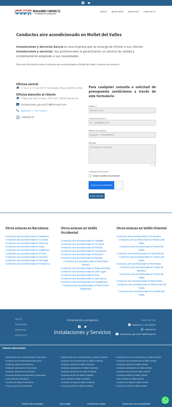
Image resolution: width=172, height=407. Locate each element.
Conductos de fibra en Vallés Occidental (77, 375)
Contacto (149, 11)
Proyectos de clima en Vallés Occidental (77, 386)
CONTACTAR (148, 320)
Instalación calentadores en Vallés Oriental (134, 368)
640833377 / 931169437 (34, 110)
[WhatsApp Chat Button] (165, 400)
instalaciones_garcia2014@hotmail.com (43, 104)
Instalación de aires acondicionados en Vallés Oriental (139, 357)
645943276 (28, 117)
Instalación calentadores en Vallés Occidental (79, 368)
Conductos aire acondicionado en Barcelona (23, 361)
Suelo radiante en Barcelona (17, 379)
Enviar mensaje (96, 196)
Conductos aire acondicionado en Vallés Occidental (82, 361)
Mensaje (92, 143)
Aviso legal (65, 403)
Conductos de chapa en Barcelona (19, 382)
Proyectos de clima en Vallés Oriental (132, 386)
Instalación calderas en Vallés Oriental (132, 364)
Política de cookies (96, 403)
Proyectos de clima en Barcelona (18, 386)
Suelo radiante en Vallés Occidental (75, 379)
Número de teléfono (97, 131)
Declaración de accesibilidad (136, 403)
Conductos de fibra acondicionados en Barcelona (25, 375)
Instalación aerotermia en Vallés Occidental (78, 371)
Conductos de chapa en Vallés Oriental (132, 382)
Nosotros (117, 11)
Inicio (103, 11)
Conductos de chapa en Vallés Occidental (78, 382)
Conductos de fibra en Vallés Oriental (132, 375)
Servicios (133, 11)
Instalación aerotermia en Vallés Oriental (133, 371)
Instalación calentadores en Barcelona (21, 368)
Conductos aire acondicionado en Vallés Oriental (136, 361)
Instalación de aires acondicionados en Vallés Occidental (84, 357)
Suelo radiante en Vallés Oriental (130, 379)
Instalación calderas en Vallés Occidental (77, 364)
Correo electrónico (97, 118)
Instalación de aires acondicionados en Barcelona (25, 357)
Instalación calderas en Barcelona (19, 364)
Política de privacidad (32, 403)
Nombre (93, 106)
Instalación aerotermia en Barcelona (20, 371)
